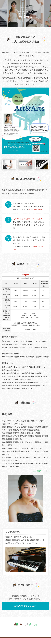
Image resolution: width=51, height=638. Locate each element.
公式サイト (41, 471)
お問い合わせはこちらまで (25, 606)
